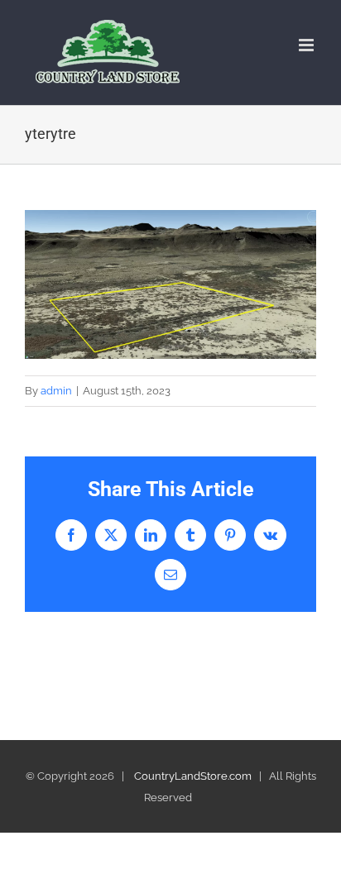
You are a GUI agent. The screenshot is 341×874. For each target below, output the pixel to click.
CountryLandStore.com (193, 776)
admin (56, 390)
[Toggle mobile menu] (307, 45)
